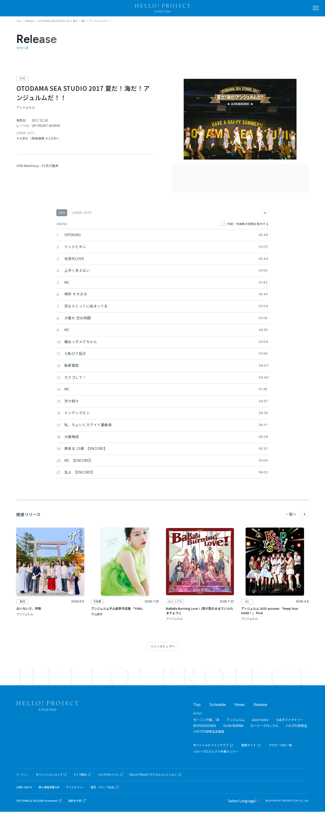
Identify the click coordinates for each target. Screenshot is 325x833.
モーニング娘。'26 (206, 719)
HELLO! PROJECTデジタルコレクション (153, 774)
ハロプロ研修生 (296, 725)
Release (260, 704)
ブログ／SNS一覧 (280, 745)
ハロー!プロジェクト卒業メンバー (215, 751)
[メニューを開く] (316, 8)
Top (197, 704)
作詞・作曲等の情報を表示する (248, 224)
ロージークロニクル (264, 725)
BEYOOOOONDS (204, 725)
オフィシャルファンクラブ (211, 745)
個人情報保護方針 (49, 787)
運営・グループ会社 (102, 787)
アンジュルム (235, 719)
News (240, 704)
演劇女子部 (74, 800)
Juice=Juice (260, 719)
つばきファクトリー (289, 719)
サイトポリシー (75, 787)
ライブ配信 (79, 774)
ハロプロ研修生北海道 (208, 731)
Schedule (217, 704)
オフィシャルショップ (49, 774)
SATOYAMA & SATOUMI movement (36, 800)
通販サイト (248, 745)
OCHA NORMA (233, 725)
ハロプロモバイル (108, 774)
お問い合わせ (24, 787)
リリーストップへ (162, 646)
